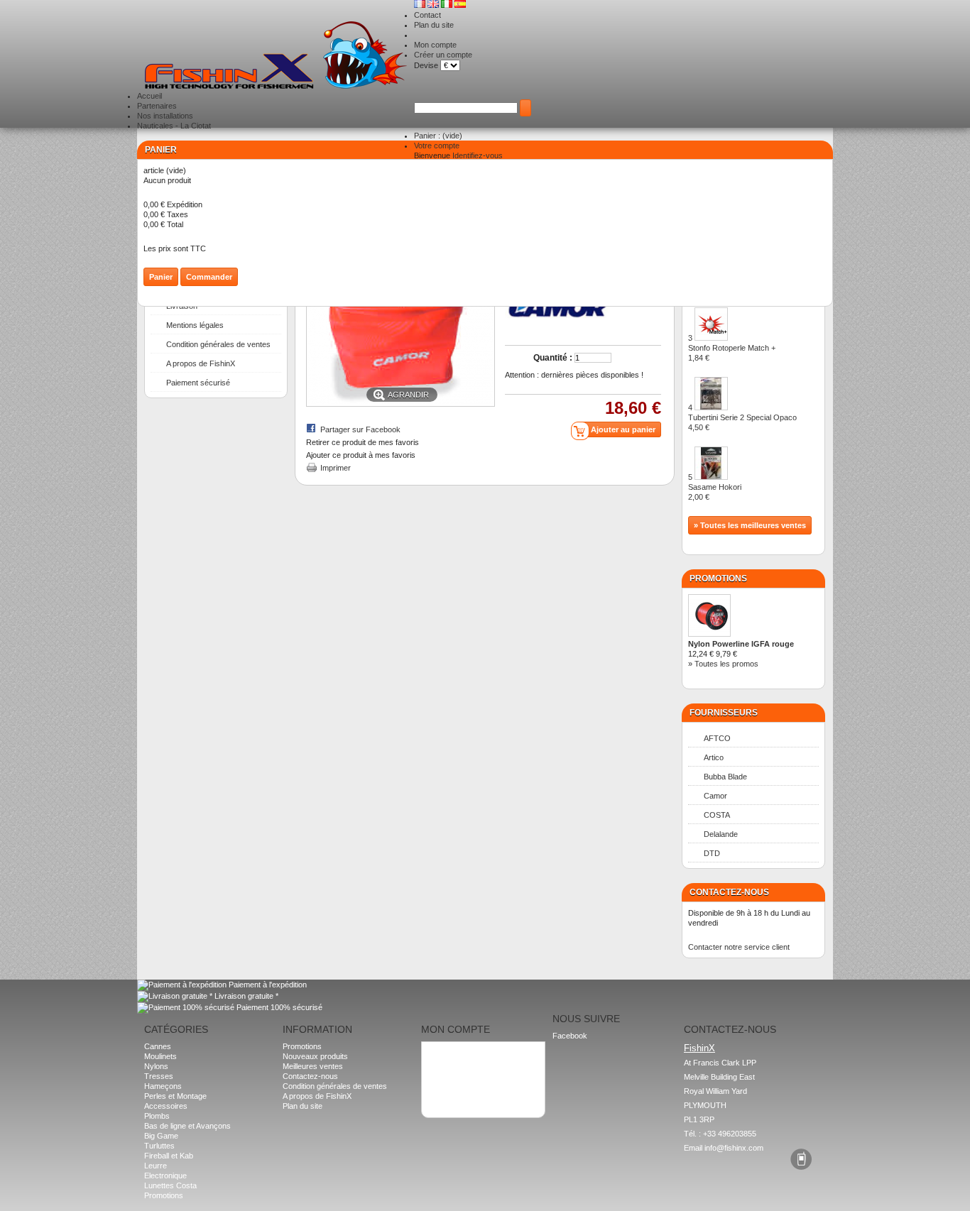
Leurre (155, 1165)
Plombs (157, 1116)
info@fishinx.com (733, 1148)
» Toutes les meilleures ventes (750, 525)
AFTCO (717, 738)
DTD (712, 853)
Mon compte (435, 44)
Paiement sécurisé (198, 382)
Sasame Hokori (714, 492)
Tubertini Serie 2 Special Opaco (742, 422)
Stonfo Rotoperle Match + (731, 353)
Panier (161, 150)
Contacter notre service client (739, 947)
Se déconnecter (454, 1092)
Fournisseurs (724, 713)
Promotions (718, 578)
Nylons (156, 1066)
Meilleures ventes (313, 1066)
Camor (715, 795)
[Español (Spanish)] (460, 5)
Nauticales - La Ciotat (174, 125)
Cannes (157, 1046)
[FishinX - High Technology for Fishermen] (275, 56)
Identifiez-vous (477, 155)
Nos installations (165, 115)
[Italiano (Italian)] (447, 5)
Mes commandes (457, 1052)
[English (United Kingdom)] (434, 5)
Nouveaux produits (315, 1056)
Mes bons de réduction (466, 1082)
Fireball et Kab (168, 1155)
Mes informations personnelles (480, 1072)
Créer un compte (443, 54)
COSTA (717, 815)
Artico (714, 757)
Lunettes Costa (170, 1185)
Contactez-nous (310, 1076)
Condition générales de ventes (218, 344)
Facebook (569, 1035)
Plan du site (434, 25)
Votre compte (436, 145)
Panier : (438, 135)
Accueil (149, 96)
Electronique (165, 1175)
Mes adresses (452, 1062)
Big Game (161, 1135)
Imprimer (335, 468)
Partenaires (157, 106)
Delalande (721, 834)
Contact (427, 15)
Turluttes (159, 1145)
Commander (209, 277)
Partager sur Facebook (360, 429)
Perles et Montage (175, 1096)
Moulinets (160, 1056)
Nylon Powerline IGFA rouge (741, 644)
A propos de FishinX (200, 363)
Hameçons (163, 1086)
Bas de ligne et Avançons (187, 1126)
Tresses (158, 1076)
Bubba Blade (725, 776)
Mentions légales (195, 325)
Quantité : (552, 358)
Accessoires (165, 1106)
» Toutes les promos (723, 663)
